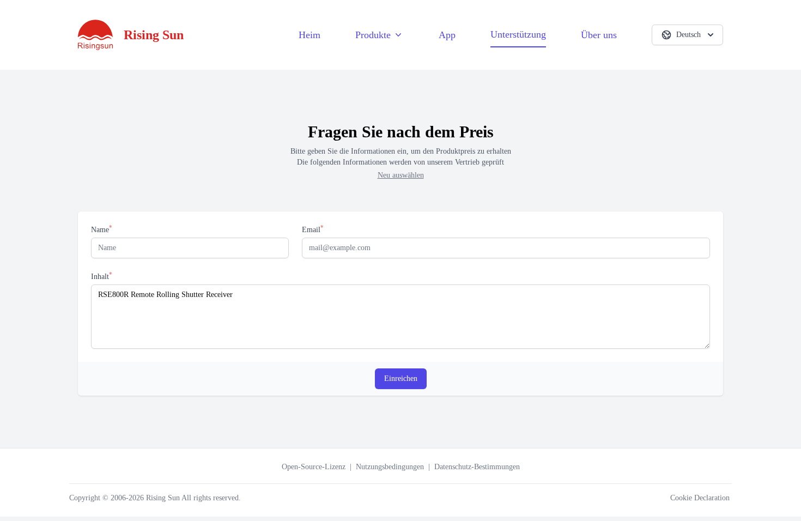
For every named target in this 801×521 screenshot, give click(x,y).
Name (101, 229)
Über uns (599, 34)
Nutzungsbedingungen (390, 467)
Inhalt (101, 276)
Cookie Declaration (700, 498)
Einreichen (400, 378)
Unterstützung (518, 34)
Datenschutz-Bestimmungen (477, 467)
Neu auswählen (401, 175)
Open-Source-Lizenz (313, 467)
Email (313, 229)
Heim (309, 34)
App (447, 34)
